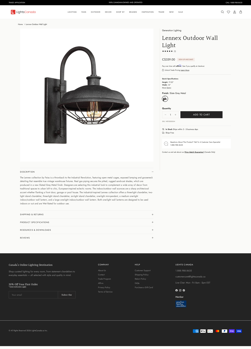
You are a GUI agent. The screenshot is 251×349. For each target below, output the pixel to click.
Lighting (72, 12)
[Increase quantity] (176, 115)
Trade (161, 12)
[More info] (200, 129)
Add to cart (201, 114)
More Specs (166, 87)
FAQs (137, 283)
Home (20, 24)
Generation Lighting (171, 30)
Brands (133, 12)
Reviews (25, 237)
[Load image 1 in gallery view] (86, 95)
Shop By (120, 12)
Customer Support (142, 270)
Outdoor (95, 12)
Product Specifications (34, 222)
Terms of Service (105, 291)
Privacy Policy (104, 287)
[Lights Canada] (23, 12)
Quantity (166, 108)
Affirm (100, 283)
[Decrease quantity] (164, 115)
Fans (83, 12)
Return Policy (140, 278)
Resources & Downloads (35, 230)
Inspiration (148, 12)
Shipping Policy (141, 274)
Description (27, 171)
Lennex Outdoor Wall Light (36, 24)
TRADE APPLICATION (17, 2)
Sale (180, 12)
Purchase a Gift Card (144, 287)
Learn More (185, 70)
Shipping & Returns (32, 214)
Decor (108, 12)
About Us (102, 270)
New (171, 12)
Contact (101, 274)
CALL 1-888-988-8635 (234, 2)
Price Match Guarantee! (194, 152)
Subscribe (67, 294)
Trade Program (104, 278)
